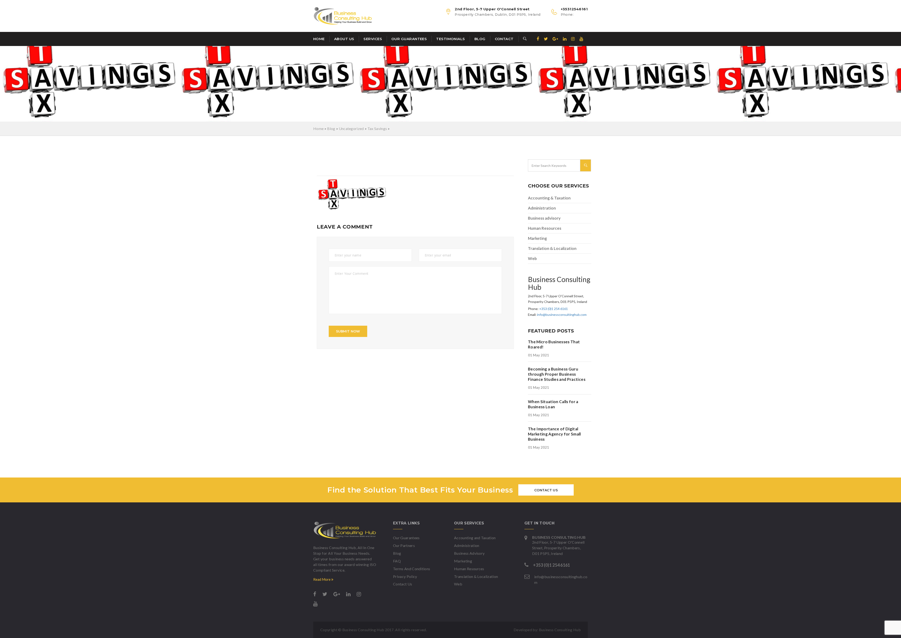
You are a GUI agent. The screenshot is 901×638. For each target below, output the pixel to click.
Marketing (537, 238)
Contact (504, 39)
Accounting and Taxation (475, 537)
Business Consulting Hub (560, 629)
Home (319, 39)
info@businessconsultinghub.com (562, 315)
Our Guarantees (409, 39)
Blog (479, 39)
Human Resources (544, 228)
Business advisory (544, 218)
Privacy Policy (405, 576)
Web (532, 258)
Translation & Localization (552, 248)
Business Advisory (469, 553)
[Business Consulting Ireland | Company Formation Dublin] (345, 530)
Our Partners (404, 545)
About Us (344, 39)
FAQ (397, 561)
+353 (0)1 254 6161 (553, 309)
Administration (542, 208)
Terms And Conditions (411, 568)
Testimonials (450, 39)
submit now (348, 331)
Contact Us (546, 490)
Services (372, 39)
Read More (322, 579)
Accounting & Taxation (549, 197)
